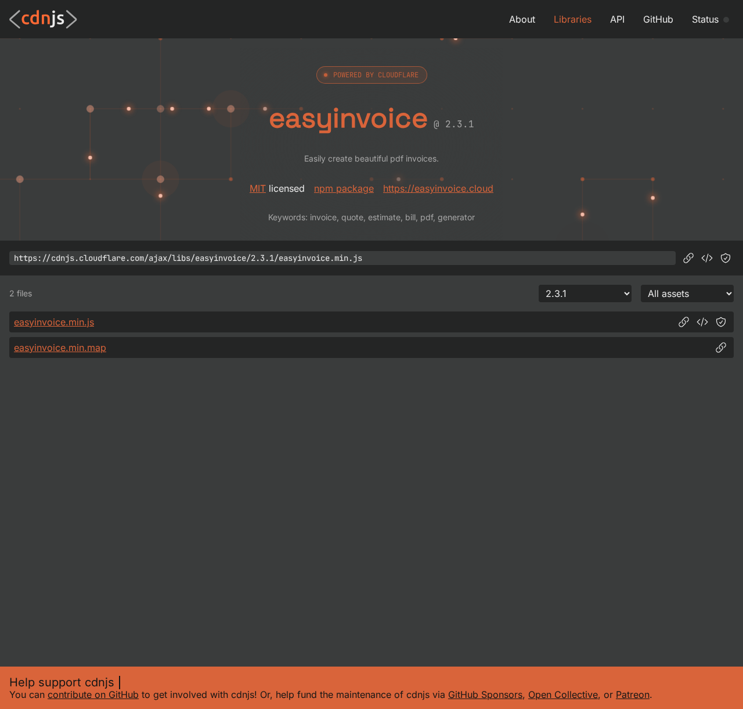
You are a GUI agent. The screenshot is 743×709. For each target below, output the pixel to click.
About (522, 19)
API (617, 19)
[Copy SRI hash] (725, 258)
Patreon (633, 694)
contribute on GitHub (93, 694)
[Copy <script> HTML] (707, 258)
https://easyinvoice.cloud (438, 188)
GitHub (658, 19)
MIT (258, 188)
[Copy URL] (688, 258)
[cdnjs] (43, 19)
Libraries (572, 19)
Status (705, 19)
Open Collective (563, 694)
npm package (344, 188)
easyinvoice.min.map (60, 347)
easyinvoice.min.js (54, 322)
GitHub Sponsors (485, 694)
